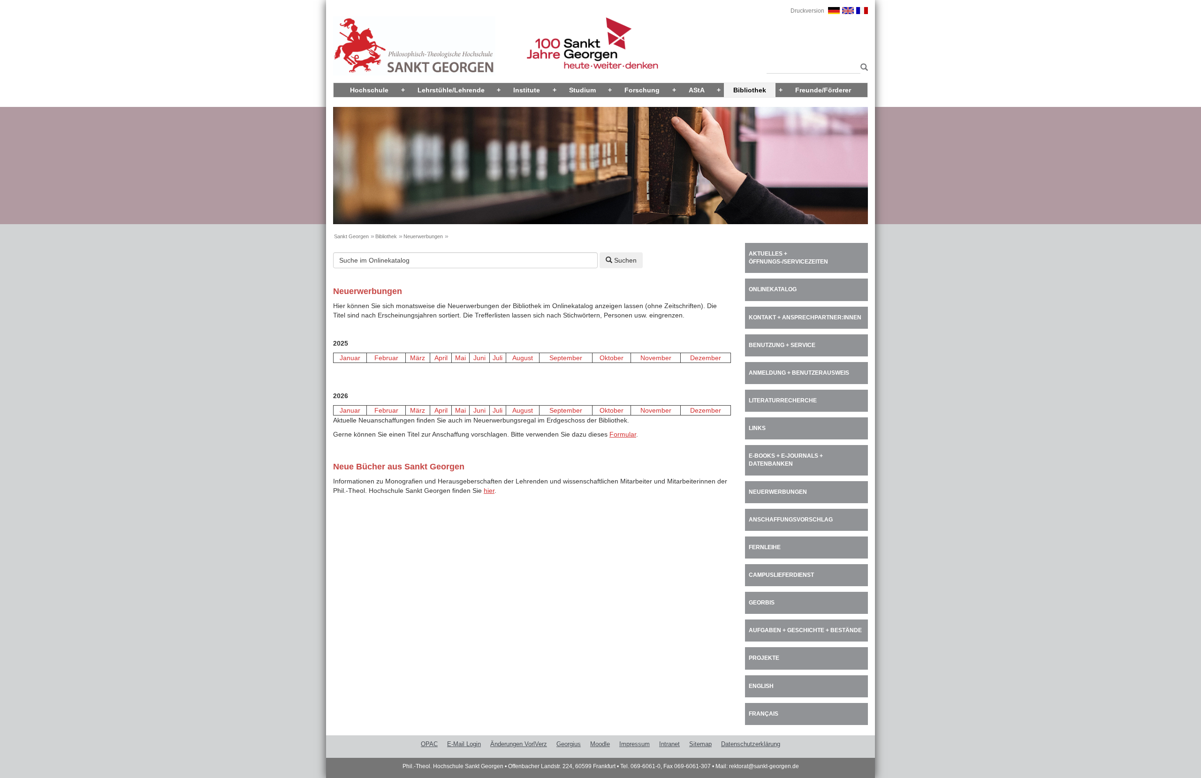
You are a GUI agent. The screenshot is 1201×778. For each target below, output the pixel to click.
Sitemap (700, 744)
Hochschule (369, 90)
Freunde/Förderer (823, 90)
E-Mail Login (464, 744)
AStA (697, 90)
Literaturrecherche (783, 400)
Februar (386, 358)
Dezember (705, 358)
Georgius (568, 744)
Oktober (611, 358)
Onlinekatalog (773, 289)
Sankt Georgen (351, 236)
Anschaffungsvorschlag (791, 519)
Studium (582, 90)
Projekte (764, 658)
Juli (497, 358)
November (655, 358)
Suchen (624, 260)
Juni (479, 358)
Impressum (634, 744)
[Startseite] (414, 45)
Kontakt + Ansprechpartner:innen (805, 317)
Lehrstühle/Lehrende (451, 90)
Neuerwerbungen (423, 236)
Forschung (642, 90)
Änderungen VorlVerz (518, 744)
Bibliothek (749, 90)
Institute (526, 90)
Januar (350, 358)
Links (757, 428)
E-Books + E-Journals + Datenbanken (786, 460)
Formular (622, 434)
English (761, 686)
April (441, 358)
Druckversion (807, 11)
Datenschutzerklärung (750, 744)
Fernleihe (765, 547)
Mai (460, 358)
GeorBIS (762, 602)
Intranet (669, 744)
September (565, 358)
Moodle (600, 744)
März (417, 358)
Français (763, 713)
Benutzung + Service (782, 345)
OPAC (429, 744)
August (522, 358)
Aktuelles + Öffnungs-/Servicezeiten (788, 257)
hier (489, 490)
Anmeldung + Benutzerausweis (799, 373)
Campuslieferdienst (781, 575)
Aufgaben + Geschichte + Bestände (805, 630)
